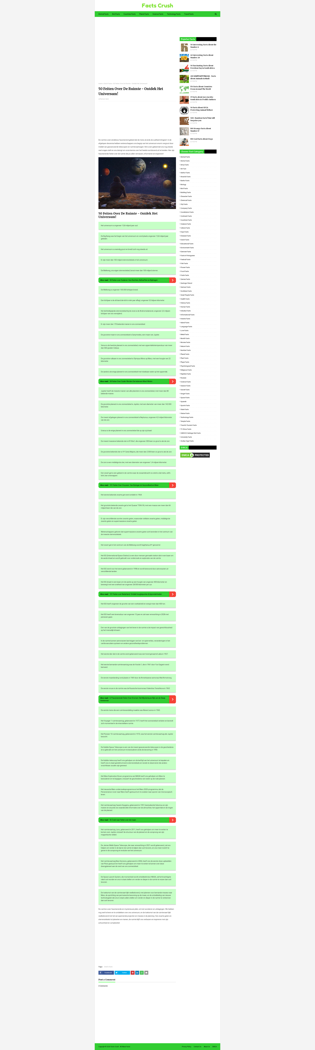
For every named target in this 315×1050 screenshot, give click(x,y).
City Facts (184, 204)
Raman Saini (104, 99)
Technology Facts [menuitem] (174, 14)
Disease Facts (186, 236)
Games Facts (185, 279)
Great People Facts (187, 295)
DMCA (214, 1047)
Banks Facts (185, 180)
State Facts (185, 409)
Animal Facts (185, 157)
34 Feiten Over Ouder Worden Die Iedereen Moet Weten (131, 381)
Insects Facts (185, 319)
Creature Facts (186, 224)
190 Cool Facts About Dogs (201, 139)
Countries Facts (186, 220)
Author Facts (185, 173)
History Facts (185, 303)
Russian (183, 378)
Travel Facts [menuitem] (189, 14)
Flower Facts (185, 267)
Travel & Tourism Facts (189, 425)
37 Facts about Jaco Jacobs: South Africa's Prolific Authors (203, 98)
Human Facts (185, 307)
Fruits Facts (185, 275)
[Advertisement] (137, 51)
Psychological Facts (188, 366)
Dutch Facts (108, 83)
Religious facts (186, 370)
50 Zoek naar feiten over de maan (123, 820)
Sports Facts (185, 405)
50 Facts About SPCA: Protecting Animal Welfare (201, 109)
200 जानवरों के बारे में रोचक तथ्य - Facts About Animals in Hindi (203, 77)
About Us (207, 1047)
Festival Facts (185, 259)
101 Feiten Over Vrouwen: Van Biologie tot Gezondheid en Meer (134, 485)
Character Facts (186, 196)
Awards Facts (185, 177)
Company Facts (186, 208)
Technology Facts (187, 417)
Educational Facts (187, 244)
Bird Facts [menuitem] (116, 14)
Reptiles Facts (186, 374)
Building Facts (186, 192)
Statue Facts (185, 413)
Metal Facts (185, 334)
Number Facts (186, 350)
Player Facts (185, 362)
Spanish (183, 401)
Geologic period (186, 283)
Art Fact (183, 169)
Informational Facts (187, 315)
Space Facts (185, 397)
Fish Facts (184, 263)
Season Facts (185, 386)
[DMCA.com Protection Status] (195, 458)
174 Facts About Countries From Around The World (201, 88)
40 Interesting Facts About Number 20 (201, 56)
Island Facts (185, 323)
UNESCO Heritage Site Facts (191, 433)
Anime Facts (185, 161)
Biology (183, 184)
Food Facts (185, 271)
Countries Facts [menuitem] (130, 14)
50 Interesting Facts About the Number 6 (203, 46)
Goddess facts (186, 291)
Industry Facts (186, 311)
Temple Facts (185, 421)
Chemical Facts (186, 200)
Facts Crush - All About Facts (120, 1047)
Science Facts (186, 382)
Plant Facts (184, 358)
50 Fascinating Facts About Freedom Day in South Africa (202, 67)
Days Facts (185, 232)
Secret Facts (185, 390)
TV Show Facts (186, 429)
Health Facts (185, 299)
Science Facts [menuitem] (158, 14)
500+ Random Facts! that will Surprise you (202, 119)
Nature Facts (185, 346)
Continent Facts (186, 216)
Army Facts (185, 165)
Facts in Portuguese (188, 255)
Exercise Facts (186, 252)
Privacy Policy (186, 1047)
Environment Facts (187, 248)
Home (100, 83)
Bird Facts (184, 188)
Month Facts (185, 338)
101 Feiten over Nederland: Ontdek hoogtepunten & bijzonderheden (136, 594)
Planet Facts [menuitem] (144, 14)
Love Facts (184, 330)
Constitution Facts (187, 212)
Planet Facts (185, 354)
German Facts (185, 287)
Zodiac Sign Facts (187, 441)
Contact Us (197, 1047)
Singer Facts (185, 394)
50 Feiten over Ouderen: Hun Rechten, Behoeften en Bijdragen (134, 280)
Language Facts (186, 326)
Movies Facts (185, 342)
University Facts (186, 437)
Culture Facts (185, 228)
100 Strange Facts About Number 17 (200, 129)
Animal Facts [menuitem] (103, 14)
